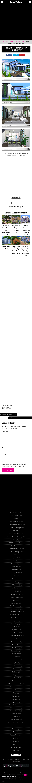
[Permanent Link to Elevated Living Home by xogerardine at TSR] (6, 223)
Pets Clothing (16, 690)
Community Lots (15, 612)
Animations (15, 531)
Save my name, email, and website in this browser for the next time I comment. (14, 465)
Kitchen (15, 582)
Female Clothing (14, 549)
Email (4, 455)
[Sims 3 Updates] (16, 766)
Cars (14, 540)
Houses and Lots (10, 41)
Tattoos (14, 729)
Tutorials (14, 744)
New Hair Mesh (14, 606)
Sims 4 (24, 203)
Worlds (15, 750)
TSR (22, 206)
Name (4, 448)
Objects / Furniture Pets (15, 684)
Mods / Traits (14, 648)
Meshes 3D (15, 645)
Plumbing (15, 669)
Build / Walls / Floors (13, 537)
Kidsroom (15, 579)
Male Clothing (15, 552)
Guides (15, 600)
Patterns (14, 672)
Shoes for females (14, 705)
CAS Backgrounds (14, 543)
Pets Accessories (15, 687)
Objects (13, 651)
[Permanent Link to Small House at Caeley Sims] (6, 244)
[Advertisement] (16, 22)
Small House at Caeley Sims (6, 249)
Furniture (14, 564)
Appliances (15, 654)
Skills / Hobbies (14, 720)
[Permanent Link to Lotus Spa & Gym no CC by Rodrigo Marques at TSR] (25, 244)
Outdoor (15, 591)
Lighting (15, 663)
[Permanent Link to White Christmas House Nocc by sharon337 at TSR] (25, 223)
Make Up (14, 624)
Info (29, 774)
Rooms (14, 699)
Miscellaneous (14, 521)
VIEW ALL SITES (15, 755)
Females (14, 713)
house (18, 203)
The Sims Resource (14, 206)
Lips (15, 639)
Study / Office (15, 597)
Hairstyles (14, 603)
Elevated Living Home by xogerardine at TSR (6, 230)
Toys (14, 741)
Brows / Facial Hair (14, 534)
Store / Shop (15, 618)
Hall (15, 576)
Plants (14, 693)
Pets (14, 675)
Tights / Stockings (15, 528)
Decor (15, 657)
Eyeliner (14, 629)
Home (3, 41)
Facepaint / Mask (15, 636)
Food (14, 561)
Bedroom (15, 570)
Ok (25, 774)
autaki (8, 203)
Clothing (13, 546)
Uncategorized (15, 747)
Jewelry (14, 518)
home (13, 203)
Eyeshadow (14, 633)
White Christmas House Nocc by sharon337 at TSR (26, 230)
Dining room (15, 573)
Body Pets (15, 678)
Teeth (14, 732)
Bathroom (15, 566)
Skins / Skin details (14, 723)
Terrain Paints (15, 735)
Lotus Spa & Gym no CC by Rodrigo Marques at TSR (25, 251)
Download (15, 197)
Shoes (14, 702)
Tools (14, 738)
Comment (5, 431)
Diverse (14, 555)
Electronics (15, 660)
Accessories (13, 513)
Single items (14, 594)
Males (15, 717)
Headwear (15, 515)
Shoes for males (15, 708)
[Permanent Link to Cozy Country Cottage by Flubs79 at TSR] (16, 223)
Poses (14, 696)
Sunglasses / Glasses (15, 524)
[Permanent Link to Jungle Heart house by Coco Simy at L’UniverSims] (16, 244)
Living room (15, 585)
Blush (15, 626)
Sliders (15, 726)
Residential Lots (20, 41)
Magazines (15, 621)
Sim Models (13, 711)
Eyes (13, 558)
